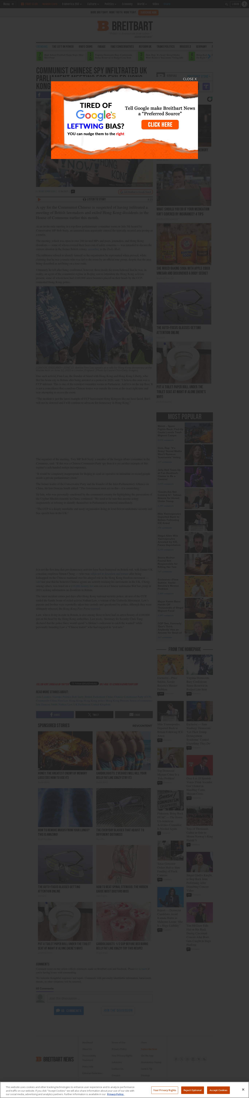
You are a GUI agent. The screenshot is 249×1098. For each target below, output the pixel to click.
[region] (124, 1090)
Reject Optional (193, 1090)
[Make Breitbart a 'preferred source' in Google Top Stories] (124, 118)
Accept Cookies (218, 1090)
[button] (124, 549)
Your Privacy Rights (164, 1090)
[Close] (243, 1089)
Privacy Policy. (115, 1094)
